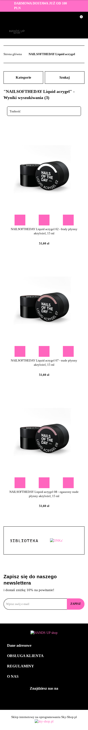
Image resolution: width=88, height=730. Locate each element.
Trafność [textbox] (15, 111)
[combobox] (44, 111)
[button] (44, 645)
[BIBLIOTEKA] (24, 541)
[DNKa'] (64, 541)
